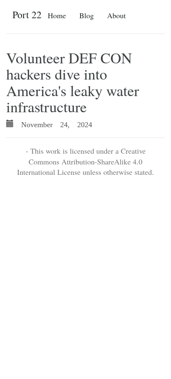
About (116, 15)
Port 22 (27, 14)
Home (57, 15)
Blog (86, 15)
